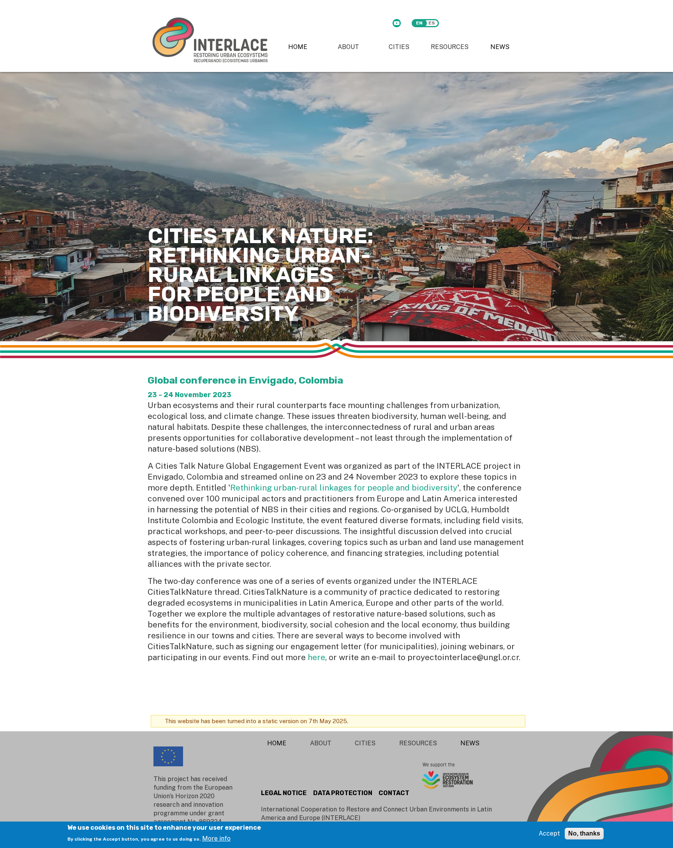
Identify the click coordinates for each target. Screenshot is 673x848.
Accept (549, 833)
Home (297, 47)
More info (216, 838)
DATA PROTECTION (342, 793)
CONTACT (394, 793)
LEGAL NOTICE (284, 793)
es (431, 23)
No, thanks (584, 833)
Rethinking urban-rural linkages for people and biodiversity (343, 487)
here (316, 657)
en (419, 23)
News (499, 47)
